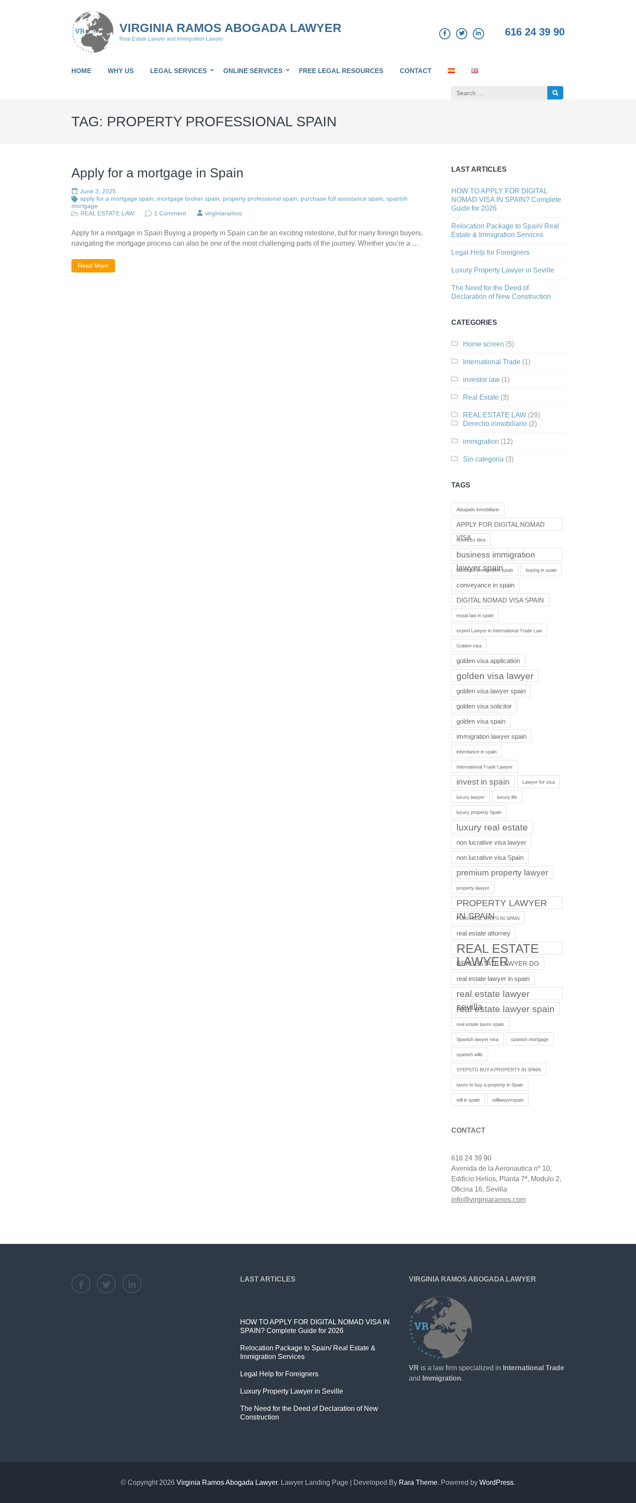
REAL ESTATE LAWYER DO (497, 963)
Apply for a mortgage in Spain (157, 173)
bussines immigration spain (484, 570)
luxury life (507, 797)
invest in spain (483, 781)
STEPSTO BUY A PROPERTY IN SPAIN (498, 1069)
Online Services (253, 70)
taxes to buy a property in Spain (489, 1084)
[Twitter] (461, 33)
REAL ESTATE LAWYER (497, 948)
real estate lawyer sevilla (493, 994)
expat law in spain (475, 615)
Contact (415, 70)
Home (81, 70)
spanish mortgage (530, 1039)
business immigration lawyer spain (495, 555)
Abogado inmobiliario (477, 509)
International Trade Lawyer (484, 766)
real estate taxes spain (480, 1024)
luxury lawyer (470, 797)
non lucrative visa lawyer (491, 842)
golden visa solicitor (484, 706)
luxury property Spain (478, 812)
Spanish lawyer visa (477, 1039)
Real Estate (481, 397)
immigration (481, 441)
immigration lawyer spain (491, 736)
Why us (121, 70)
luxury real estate (492, 827)
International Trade (491, 361)
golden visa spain (480, 721)
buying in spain (541, 570)
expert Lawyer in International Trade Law (499, 630)
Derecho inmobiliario (495, 423)
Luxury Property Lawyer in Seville (502, 270)
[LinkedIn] (478, 33)
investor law (481, 379)
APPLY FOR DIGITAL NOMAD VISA (500, 526)
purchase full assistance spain (342, 198)
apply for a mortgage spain (117, 198)
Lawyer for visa (538, 782)
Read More (93, 265)
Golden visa (469, 645)
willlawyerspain (508, 1099)
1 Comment (170, 213)
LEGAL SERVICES (178, 70)
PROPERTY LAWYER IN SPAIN (501, 903)
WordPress (496, 1482)
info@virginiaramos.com (488, 1199)
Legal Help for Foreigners (490, 252)
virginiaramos (223, 213)
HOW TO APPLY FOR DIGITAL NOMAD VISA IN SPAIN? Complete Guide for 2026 (506, 199)
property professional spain (260, 198)
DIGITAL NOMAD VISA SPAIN (500, 600)
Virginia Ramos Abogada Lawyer (230, 28)
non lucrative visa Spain (490, 857)
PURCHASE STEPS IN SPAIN (488, 918)
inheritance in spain (476, 751)
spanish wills (469, 1054)
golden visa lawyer (494, 676)
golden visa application (488, 660)
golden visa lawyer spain (491, 691)
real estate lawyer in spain (493, 978)
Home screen (483, 344)
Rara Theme (418, 1482)
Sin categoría (483, 459)
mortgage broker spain (188, 198)
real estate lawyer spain (505, 1009)
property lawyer (472, 888)
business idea (470, 539)
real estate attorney (483, 933)
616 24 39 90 (535, 32)
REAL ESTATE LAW (107, 213)
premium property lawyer (502, 872)
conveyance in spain (485, 585)
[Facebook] (444, 33)
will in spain (468, 1099)
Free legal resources (341, 70)
